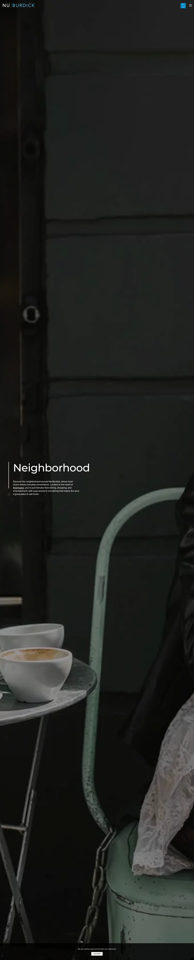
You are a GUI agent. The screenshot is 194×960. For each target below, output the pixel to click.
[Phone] (183, 5)
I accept (97, 954)
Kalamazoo (18, 488)
